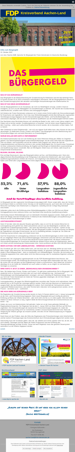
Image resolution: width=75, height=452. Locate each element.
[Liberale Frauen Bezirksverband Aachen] (55, 363)
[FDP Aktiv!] (55, 397)
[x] (73, 7)
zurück (2, 329)
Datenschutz (60, 445)
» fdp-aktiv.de (43, 399)
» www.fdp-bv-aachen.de (10, 399)
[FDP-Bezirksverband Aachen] (19, 397)
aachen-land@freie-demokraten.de (37, 437)
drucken (72, 329)
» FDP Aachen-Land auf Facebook (13, 365)
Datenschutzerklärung (41, 7)
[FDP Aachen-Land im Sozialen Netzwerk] (19, 363)
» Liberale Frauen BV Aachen (48, 365)
